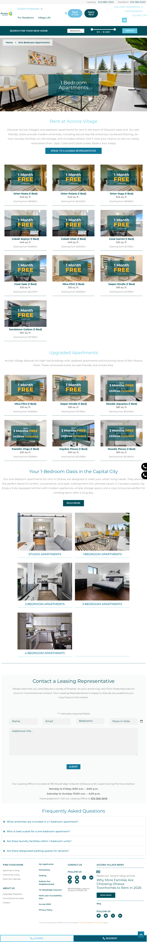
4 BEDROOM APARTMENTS (45, 653)
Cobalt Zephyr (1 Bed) (25, 239)
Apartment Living (11, 870)
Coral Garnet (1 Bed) (121, 239)
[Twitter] (70, 878)
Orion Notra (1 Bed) (25, 193)
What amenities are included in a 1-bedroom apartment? (42, 822)
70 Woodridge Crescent (50, 890)
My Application (46, 864)
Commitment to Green (13, 898)
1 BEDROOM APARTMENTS (102, 554)
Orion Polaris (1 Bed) (73, 193)
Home (9, 42)
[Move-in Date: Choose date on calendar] (141, 721)
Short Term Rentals (11, 879)
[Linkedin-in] (91, 878)
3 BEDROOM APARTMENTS (102, 604)
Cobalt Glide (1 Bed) (73, 239)
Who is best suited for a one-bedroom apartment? (38, 831)
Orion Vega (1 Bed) (121, 193)
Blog (99, 904)
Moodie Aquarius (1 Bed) (121, 403)
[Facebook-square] (77, 878)
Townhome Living (11, 875)
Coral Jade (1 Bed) (25, 284)
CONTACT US (75, 865)
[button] (30, 9)
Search (130, 31)
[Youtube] (77, 882)
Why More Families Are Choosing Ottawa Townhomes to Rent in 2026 (119, 884)
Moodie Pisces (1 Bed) (121, 449)
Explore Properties (127, 7)
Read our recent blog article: (116, 875)
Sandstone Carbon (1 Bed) (25, 329)
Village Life (139, 15)
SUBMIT (73, 766)
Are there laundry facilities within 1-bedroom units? (39, 841)
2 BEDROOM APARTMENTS (45, 604)
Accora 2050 (45, 904)
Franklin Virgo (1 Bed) (25, 449)
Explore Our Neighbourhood (46, 882)
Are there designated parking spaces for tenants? (38, 851)
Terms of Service (97, 923)
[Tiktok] (70, 882)
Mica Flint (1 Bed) (73, 284)
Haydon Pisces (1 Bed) (73, 449)
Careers (6, 903)
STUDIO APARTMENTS (45, 554)
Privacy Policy (46, 910)
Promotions (44, 870)
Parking (42, 876)
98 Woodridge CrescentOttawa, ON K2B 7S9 (78, 890)
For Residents (134, 11)
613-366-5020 (138, 2)
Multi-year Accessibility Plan (50, 897)
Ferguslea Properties (12, 894)
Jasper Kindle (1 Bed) (121, 284)
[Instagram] (84, 878)
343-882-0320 (106, 2)
